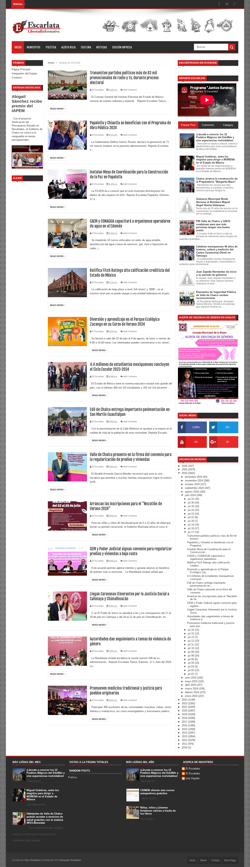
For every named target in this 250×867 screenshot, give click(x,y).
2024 (185, 473)
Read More (57, 109)
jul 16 (191, 629)
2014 (185, 732)
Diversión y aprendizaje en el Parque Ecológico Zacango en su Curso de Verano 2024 (125, 322)
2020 (185, 710)
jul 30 (191, 502)
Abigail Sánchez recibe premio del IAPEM (27, 103)
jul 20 (191, 520)
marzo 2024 (192, 688)
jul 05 (191, 659)
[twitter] (227, 4)
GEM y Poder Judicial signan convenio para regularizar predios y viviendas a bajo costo (131, 551)
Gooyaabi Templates (70, 860)
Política (51, 47)
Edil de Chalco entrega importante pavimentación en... (206, 584)
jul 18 (191, 528)
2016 (185, 725)
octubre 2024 (192, 484)
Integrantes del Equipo (24, 73)
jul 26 (191, 506)
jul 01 (191, 673)
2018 (185, 718)
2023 (185, 699)
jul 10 (191, 648)
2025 (185, 469)
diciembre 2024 (194, 476)
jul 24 (191, 510)
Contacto (17, 77)
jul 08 (191, 655)
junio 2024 (191, 677)
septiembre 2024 (194, 487)
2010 (185, 747)
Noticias (101, 47)
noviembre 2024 (194, 480)
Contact (215, 860)
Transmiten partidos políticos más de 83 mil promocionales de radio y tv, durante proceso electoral (124, 77)
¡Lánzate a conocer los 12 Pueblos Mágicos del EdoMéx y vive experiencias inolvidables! (46, 772)
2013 (185, 736)
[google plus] (235, 4)
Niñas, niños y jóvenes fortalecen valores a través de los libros (158, 810)
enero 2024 (191, 695)
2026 (185, 465)
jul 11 (191, 644)
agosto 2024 (192, 491)
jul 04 (191, 662)
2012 (185, 740)
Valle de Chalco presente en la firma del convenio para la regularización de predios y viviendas (130, 457)
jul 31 (191, 498)
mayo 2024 (191, 681)
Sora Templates (32, 860)
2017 (185, 721)
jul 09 (191, 651)
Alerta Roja (68, 47)
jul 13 (191, 637)
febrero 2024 (192, 692)
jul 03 (191, 666)
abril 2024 (191, 684)
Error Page (230, 860)
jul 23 (191, 513)
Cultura (86, 47)
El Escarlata (193, 768)
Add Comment (130, 90)
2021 (185, 706)
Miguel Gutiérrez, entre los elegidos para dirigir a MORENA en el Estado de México (43, 795)
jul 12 (191, 640)
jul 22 (191, 517)
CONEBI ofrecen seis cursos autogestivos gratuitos (157, 792)
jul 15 (191, 633)
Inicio (17, 47)
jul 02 (191, 670)
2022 (185, 703)
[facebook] (219, 4)
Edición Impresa (122, 47)
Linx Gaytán (192, 778)
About (203, 860)
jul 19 (191, 524)
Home (51, 62)
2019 (185, 714)
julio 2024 (190, 495)
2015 (185, 729)
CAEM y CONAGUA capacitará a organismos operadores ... (206, 557)
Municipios (33, 47)
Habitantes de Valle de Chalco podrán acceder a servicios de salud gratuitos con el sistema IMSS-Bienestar (45, 818)
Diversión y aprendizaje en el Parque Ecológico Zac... (208, 571)
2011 (185, 743)
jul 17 (191, 532)
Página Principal (21, 69)
